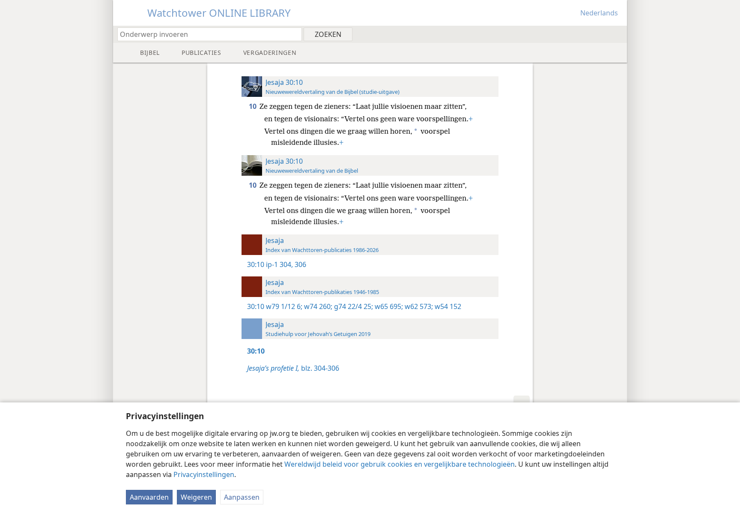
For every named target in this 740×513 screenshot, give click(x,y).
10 (253, 106)
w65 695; (388, 306)
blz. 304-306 (293, 368)
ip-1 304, (279, 264)
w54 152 (447, 306)
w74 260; (317, 306)
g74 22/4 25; (352, 306)
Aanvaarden (149, 497)
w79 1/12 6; (284, 306)
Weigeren (196, 497)
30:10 (255, 264)
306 (299, 264)
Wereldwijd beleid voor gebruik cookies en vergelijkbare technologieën (399, 464)
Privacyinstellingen (203, 474)
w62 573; (418, 306)
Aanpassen (242, 497)
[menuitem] (617, 34)
